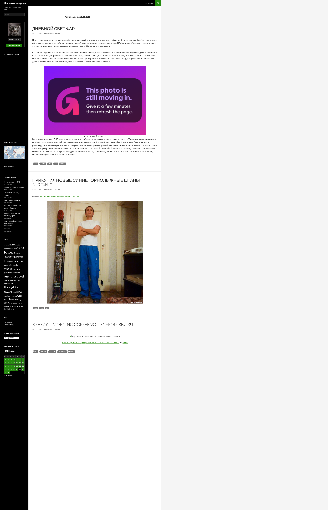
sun (12, 283)
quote (13, 273)
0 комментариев (53, 33)
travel (8, 292)
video (18, 292)
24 (11, 369)
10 (11, 363)
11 (14, 363)
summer (7, 283)
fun (13, 252)
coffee (52, 351)
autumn (6, 245)
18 (14, 366)
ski (47, 308)
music (71, 351)
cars (16, 245)
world (7, 299)
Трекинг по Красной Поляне (14, 187)
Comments (9, 325)
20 (20, 366)
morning (62, 351)
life (50, 164)
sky (13, 280)
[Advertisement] (14, 96)
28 (23, 369)
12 (17, 363)
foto (7, 252)
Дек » (10, 375)
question (7, 273)
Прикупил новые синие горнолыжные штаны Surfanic (86, 182)
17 (11, 366)
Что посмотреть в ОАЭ (12, 182)
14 (23, 363)
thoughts (11, 287)
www (12, 299)
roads (17, 272)
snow (17, 280)
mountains (8, 265)
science (6, 280)
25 (14, 369)
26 (17, 369)
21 (23, 366)
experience (13, 248)
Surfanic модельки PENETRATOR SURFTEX (59, 196)
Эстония (7, 229)
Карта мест (149, 3)
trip (13, 292)
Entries (8, 322)
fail (22, 247)
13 (20, 363)
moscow (18, 261)
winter (14, 296)
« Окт (5, 375)
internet (19, 257)
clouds (6, 248)
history (17, 253)
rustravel (18, 276)
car (35, 164)
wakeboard (7, 296)
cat (19, 245)
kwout (125, 342)
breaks (43, 351)
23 (8, 369)
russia (62, 164)
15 (5, 366)
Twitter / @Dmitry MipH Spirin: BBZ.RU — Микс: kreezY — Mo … (90, 342)
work (19, 296)
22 (5, 369)
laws (43, 164)
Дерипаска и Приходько (12, 200)
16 (8, 366)
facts (18, 248)
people (19, 269)
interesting (10, 256)
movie (15, 265)
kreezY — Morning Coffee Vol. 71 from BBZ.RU (82, 324)
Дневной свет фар (53, 28)
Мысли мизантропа (15, 3)
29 (5, 372)
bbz (35, 351)
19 (17, 366)
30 (8, 372)
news (14, 269)
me (56, 164)
